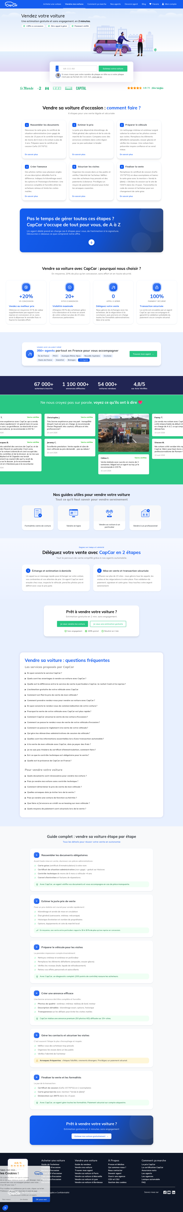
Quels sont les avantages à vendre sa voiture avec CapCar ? (55, 678)
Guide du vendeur (83, 1164)
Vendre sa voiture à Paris (86, 1173)
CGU (117, 1179)
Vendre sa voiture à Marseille (88, 1176)
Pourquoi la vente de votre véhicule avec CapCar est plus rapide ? (58, 711)
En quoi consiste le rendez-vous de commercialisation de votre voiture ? (61, 706)
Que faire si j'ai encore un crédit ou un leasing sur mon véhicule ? (57, 803)
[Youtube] (168, 1192)
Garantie (45, 1182)
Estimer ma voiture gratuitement (91, 1136)
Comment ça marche (96, 4)
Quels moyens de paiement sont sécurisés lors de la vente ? (55, 808)
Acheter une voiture (52, 4)
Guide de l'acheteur (50, 1164)
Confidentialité (63, 1192)
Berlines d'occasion (50, 1170)
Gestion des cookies (117, 1182)
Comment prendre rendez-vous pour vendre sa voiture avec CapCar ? (60, 700)
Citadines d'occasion (51, 1167)
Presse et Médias (116, 1164)
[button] (5, 1208)
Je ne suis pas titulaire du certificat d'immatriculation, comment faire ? (60, 749)
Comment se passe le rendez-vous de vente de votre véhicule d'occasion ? (62, 722)
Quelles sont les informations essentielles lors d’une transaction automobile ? (64, 738)
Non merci (11, 1199)
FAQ (144, 1182)
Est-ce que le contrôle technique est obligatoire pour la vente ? (57, 755)
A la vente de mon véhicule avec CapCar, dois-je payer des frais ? (58, 744)
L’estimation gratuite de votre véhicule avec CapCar (51, 689)
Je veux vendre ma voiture (72, 624)
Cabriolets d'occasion (51, 1176)
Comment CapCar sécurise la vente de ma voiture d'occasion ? (56, 717)
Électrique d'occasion (51, 1179)
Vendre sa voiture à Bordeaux (89, 1182)
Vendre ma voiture (74, 4)
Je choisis (28, 1199)
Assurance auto (149, 1170)
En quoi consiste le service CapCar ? (43, 673)
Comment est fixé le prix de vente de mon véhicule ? (51, 695)
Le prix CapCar (148, 1164)
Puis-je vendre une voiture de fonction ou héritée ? (51, 797)
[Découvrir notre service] (91, 242)
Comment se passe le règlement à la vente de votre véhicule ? (56, 727)
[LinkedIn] (173, 1192)
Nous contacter (115, 1170)
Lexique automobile (151, 1179)
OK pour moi (46, 1199)
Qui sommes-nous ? (117, 1167)
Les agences (147, 1176)
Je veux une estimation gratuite (108, 624)
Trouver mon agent (143, 354)
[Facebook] (165, 1192)
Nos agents (115, 4)
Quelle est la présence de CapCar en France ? (48, 760)
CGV (110, 1179)
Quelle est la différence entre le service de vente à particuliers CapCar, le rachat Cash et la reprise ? (75, 684)
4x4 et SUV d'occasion (51, 1173)
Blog (144, 4)
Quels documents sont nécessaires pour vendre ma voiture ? (56, 776)
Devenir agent (131, 4)
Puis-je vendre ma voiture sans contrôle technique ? (51, 781)
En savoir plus (31, 154)
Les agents (147, 1173)
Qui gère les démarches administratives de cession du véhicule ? (57, 733)
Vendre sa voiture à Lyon (86, 1179)
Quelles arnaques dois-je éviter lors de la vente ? (50, 792)
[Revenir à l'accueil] (12, 4)
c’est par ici (97, 77)
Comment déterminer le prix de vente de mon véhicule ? (53, 786)
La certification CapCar (152, 1167)
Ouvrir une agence (116, 1176)
